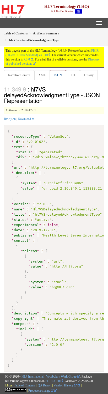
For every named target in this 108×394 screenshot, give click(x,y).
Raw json (10, 119)
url (17, 167)
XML (42, 75)
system (28, 183)
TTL (73, 75)
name (18, 209)
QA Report (44, 385)
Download (24, 119)
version (21, 204)
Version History (63, 385)
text (18, 147)
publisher (23, 235)
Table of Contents (25, 385)
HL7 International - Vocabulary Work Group (49, 376)
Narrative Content (19, 75)
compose (21, 324)
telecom (29, 251)
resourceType (26, 136)
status (24, 152)
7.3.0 (27, 59)
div (21, 157)
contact (21, 241)
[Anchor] (45, 100)
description (25, 313)
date (18, 230)
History (89, 75)
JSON (58, 75)
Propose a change (39, 390)
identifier (24, 173)
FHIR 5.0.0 (52, 381)
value (27, 188)
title (19, 214)
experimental (26, 225)
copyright (23, 318)
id (16, 142)
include (25, 329)
